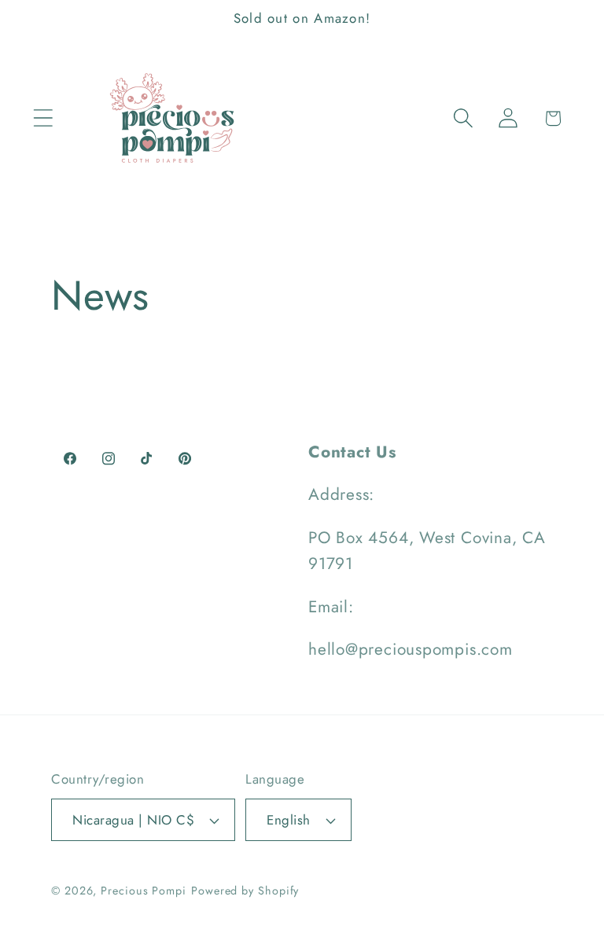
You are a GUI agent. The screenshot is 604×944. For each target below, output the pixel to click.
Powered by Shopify (245, 890)
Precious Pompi (143, 890)
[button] (42, 118)
